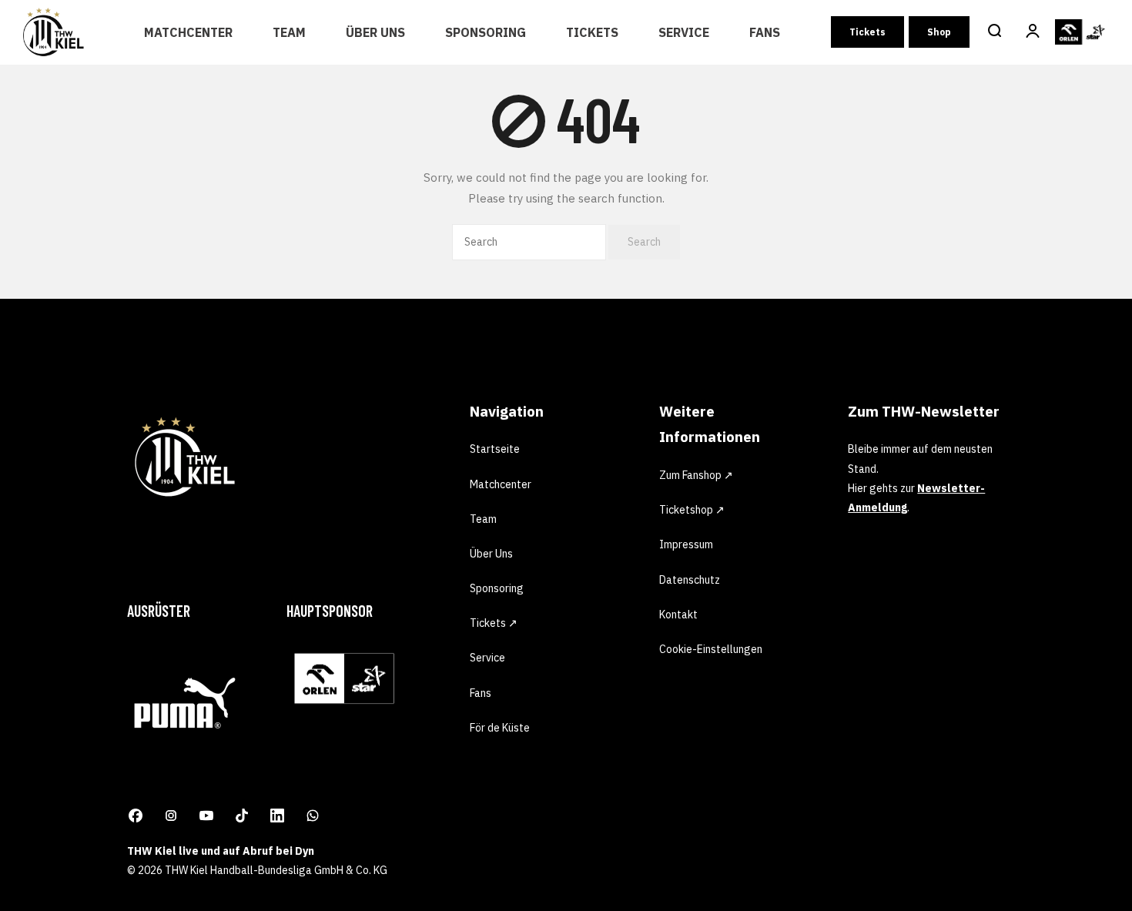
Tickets (592, 32)
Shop (939, 32)
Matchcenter (188, 32)
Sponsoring (485, 32)
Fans (764, 32)
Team (289, 32)
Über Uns (375, 32)
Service (683, 32)
